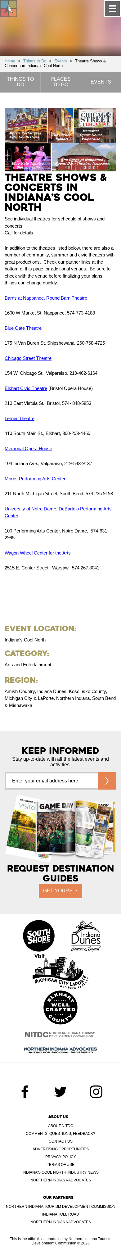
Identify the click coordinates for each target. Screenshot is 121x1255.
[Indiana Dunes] (86, 936)
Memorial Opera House (28, 448)
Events (60, 61)
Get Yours (58, 890)
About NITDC (60, 1126)
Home (10, 61)
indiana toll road (60, 1214)
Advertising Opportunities (61, 1149)
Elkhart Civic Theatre (26, 388)
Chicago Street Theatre (28, 358)
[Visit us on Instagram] (96, 1091)
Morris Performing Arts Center (35, 478)
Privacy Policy (60, 1157)
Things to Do (34, 61)
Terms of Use (60, 1164)
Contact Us (61, 1141)
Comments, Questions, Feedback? (60, 1133)
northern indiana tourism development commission (60, 1206)
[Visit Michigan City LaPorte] (60, 972)
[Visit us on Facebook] (25, 1091)
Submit (107, 781)
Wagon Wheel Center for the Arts (38, 552)
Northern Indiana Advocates (60, 1180)
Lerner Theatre (19, 418)
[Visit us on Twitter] (60, 1091)
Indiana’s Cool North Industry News (60, 1172)
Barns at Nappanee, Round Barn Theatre (46, 298)
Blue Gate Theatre (23, 328)
